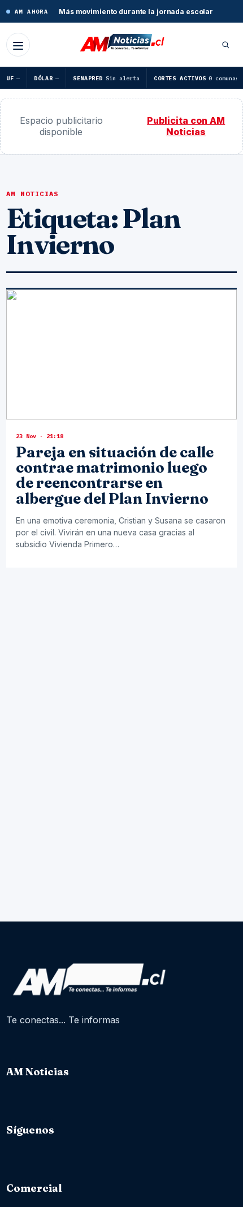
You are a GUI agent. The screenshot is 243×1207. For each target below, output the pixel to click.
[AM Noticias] (121, 43)
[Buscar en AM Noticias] (225, 44)
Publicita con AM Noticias (186, 126)
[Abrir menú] (18, 45)
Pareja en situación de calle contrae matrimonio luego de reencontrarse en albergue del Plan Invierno (115, 475)
